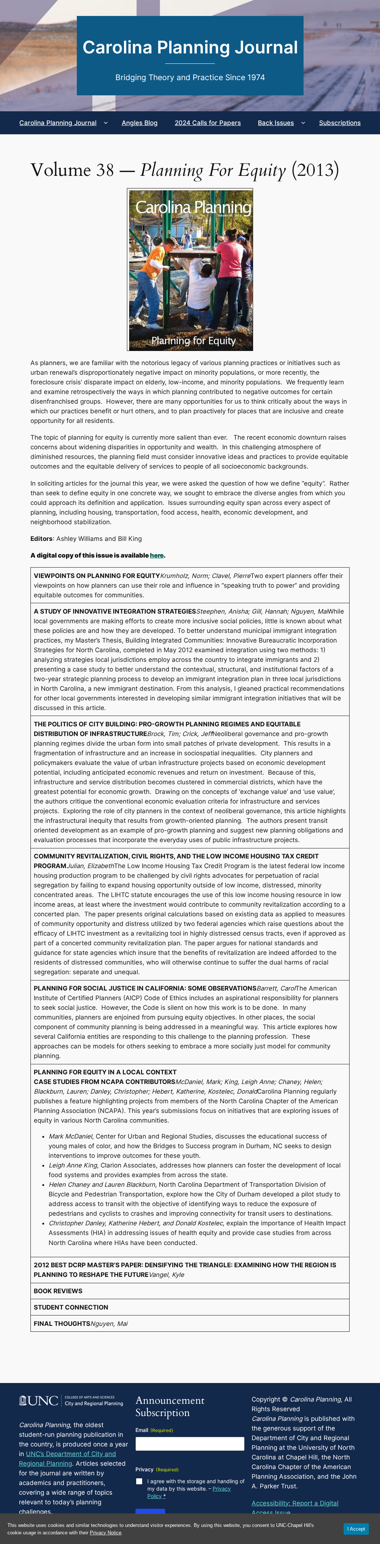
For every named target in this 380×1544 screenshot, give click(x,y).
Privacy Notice (105, 1532)
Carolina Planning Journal (190, 47)
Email (154, 1430)
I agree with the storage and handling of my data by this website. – (196, 1488)
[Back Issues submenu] (303, 122)
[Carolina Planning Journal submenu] (105, 122)
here (157, 555)
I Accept (356, 1529)
